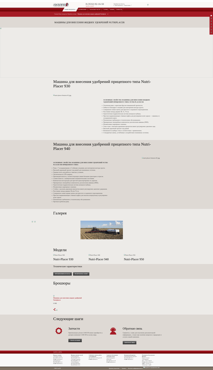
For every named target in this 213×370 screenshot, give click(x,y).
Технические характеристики (211, 26)
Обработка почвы (71, 14)
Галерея (211, 21)
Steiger (211, 15)
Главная (56, 14)
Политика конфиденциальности (135, 368)
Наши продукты (63, 14)
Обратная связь (129, 342)
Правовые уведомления (114, 368)
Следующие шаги (211, 32)
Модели (211, 24)
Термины (124, 368)
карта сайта (57, 352)
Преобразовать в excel (62, 273)
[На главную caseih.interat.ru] (61, 6)
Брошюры (211, 29)
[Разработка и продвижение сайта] (151, 367)
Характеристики (211, 18)
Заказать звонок (90, 6)
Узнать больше (75, 340)
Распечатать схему (81, 273)
